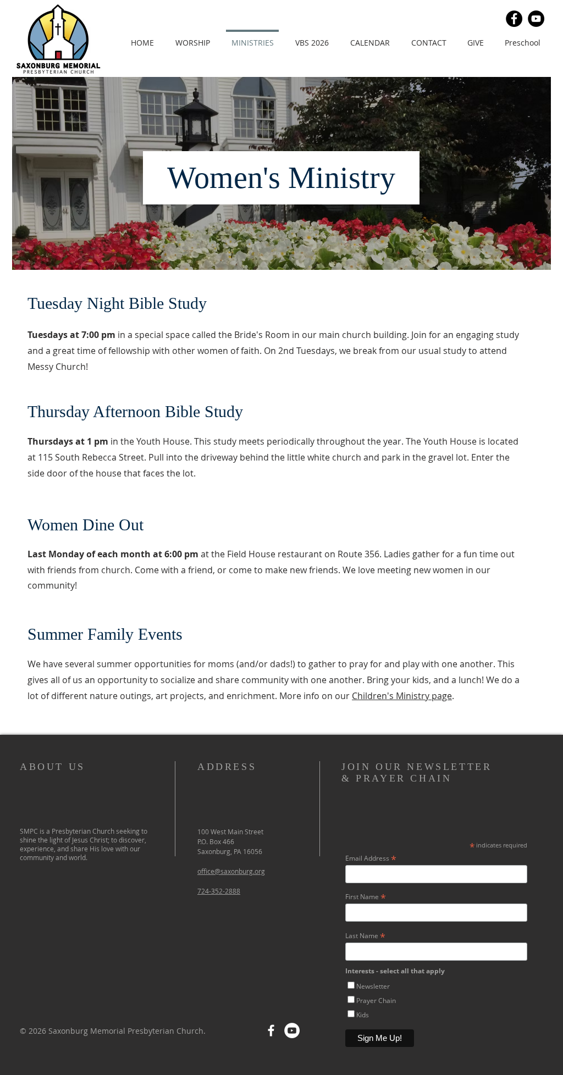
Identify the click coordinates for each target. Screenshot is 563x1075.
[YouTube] (536, 18)
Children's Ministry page (402, 696)
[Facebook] (514, 18)
